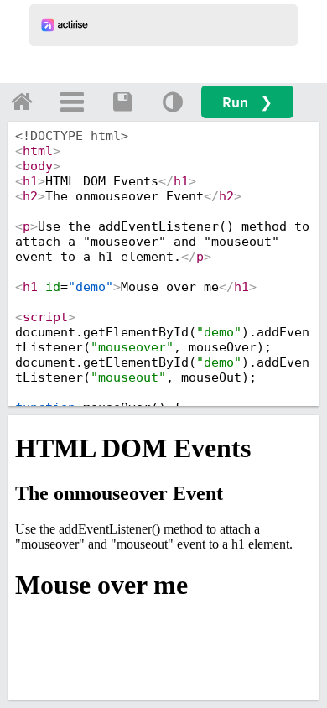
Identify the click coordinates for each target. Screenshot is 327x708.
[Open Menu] (72, 101)
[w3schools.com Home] (22, 101)
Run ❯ (247, 102)
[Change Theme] (173, 101)
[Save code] (122, 101)
